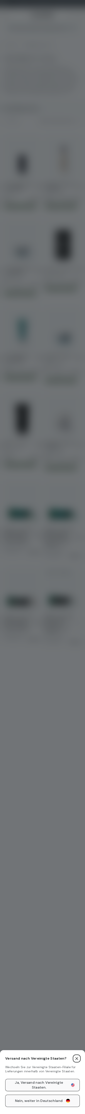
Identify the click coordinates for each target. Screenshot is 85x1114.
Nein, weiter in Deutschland (39, 1100)
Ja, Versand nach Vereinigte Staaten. (39, 1085)
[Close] (77, 1058)
